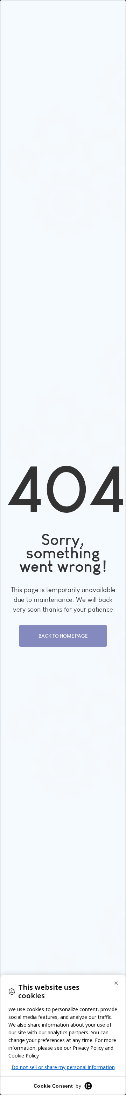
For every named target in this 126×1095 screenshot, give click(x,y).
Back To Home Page (63, 636)
